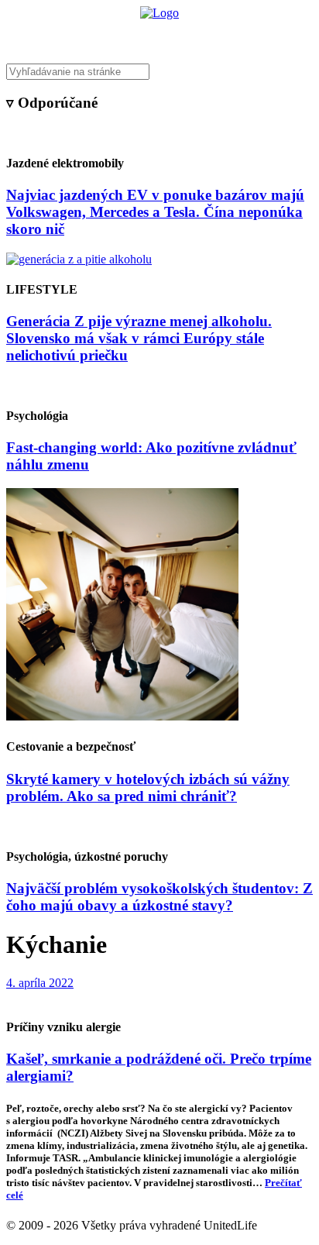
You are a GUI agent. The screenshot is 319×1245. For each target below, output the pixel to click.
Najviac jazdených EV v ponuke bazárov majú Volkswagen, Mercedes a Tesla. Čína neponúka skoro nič (155, 212)
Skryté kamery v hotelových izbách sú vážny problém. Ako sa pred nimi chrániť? (148, 787)
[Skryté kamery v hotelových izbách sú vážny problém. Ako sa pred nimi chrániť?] (122, 716)
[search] (159, 72)
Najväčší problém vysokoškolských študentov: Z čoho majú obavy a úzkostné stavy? (159, 896)
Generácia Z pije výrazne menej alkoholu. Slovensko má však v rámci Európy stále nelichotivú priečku (139, 338)
